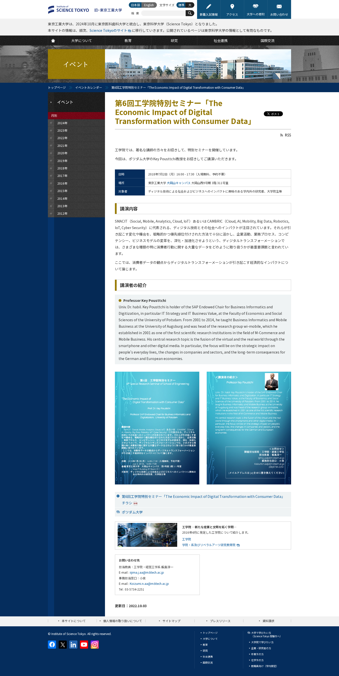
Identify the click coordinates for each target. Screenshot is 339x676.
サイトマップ (171, 621)
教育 (205, 644)
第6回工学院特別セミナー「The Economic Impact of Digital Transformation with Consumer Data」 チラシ (203, 499)
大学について (210, 638)
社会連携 (208, 656)
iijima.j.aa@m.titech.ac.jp (147, 572)
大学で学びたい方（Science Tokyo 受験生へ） (266, 634)
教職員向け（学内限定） (264, 666)
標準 (181, 5)
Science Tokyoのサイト (108, 30)
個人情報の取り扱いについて (122, 621)
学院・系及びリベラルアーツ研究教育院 (209, 545)
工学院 (186, 539)
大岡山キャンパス (179, 183)
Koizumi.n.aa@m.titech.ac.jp (149, 583)
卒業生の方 (257, 654)
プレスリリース (220, 621)
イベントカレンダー (88, 87)
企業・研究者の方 (261, 648)
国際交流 (208, 662)
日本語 (135, 5)
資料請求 (268, 621)
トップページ (57, 87)
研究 (205, 650)
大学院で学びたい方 (262, 642)
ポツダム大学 (132, 512)
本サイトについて (74, 621)
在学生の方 (257, 660)
